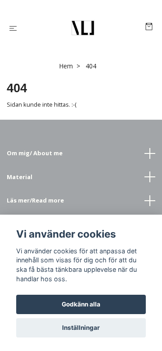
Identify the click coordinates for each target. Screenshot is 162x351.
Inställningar (81, 327)
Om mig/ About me (35, 153)
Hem (66, 66)
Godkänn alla (81, 304)
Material (19, 177)
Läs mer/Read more (35, 200)
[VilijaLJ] (83, 28)
